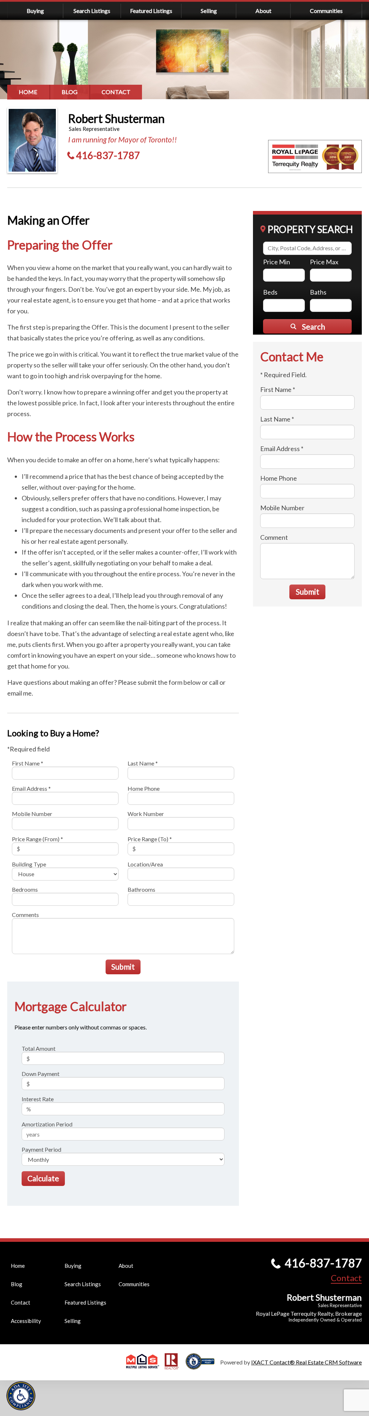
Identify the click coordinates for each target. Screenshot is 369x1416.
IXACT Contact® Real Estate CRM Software (306, 1362)
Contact (116, 91)
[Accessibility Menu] (21, 1395)
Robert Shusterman (116, 118)
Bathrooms (141, 889)
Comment (274, 537)
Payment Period (41, 1149)
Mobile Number (32, 813)
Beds (270, 292)
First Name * (27, 763)
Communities (326, 10)
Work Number (146, 813)
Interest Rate (38, 1098)
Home (28, 91)
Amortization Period (47, 1124)
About (263, 10)
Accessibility (26, 1321)
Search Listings (92, 10)
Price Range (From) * (37, 838)
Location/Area (145, 864)
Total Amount (38, 1048)
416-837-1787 (108, 155)
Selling (209, 10)
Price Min (276, 262)
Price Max (324, 262)
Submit (123, 966)
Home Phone (144, 788)
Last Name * (143, 763)
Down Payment (40, 1073)
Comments (25, 914)
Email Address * (31, 788)
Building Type (29, 864)
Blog (69, 91)
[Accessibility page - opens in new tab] (203, 1366)
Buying (35, 10)
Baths (318, 292)
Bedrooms (25, 889)
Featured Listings (151, 10)
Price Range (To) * (150, 838)
